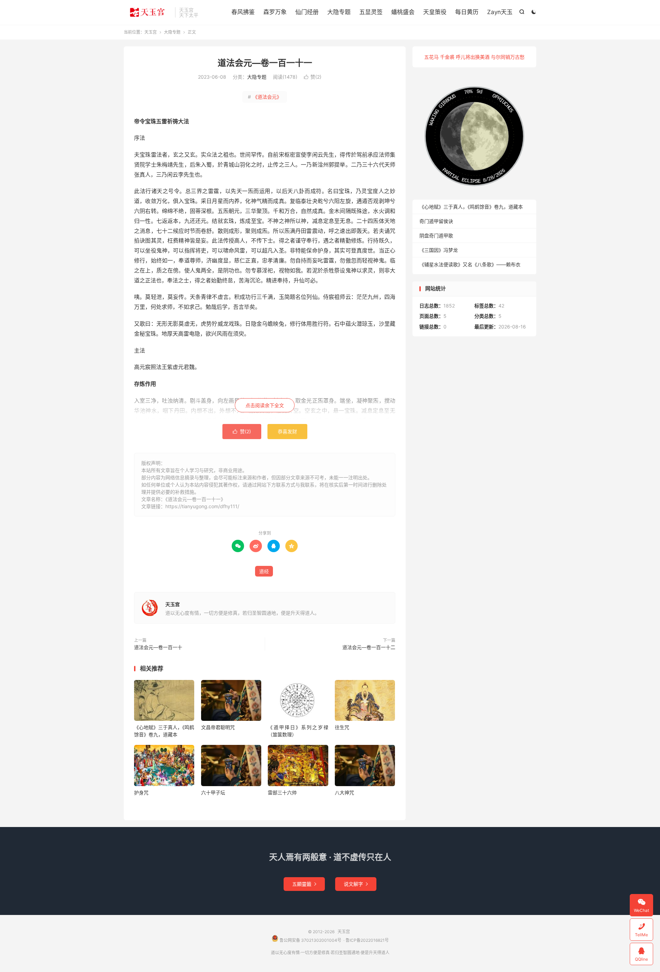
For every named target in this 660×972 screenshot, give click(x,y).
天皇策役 (435, 12)
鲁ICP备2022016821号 (367, 940)
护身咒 (141, 792)
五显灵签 (371, 12)
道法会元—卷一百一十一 (265, 63)
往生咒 (342, 727)
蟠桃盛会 (403, 12)
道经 (264, 571)
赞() (312, 77)
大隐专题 (339, 12)
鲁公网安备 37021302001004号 (309, 940)
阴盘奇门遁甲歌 (436, 235)
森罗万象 (275, 12)
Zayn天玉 (500, 12)
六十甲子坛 (213, 792)
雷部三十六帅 (282, 792)
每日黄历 (466, 12)
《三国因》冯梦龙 (438, 250)
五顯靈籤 (304, 884)
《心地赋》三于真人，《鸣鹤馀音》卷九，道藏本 (471, 207)
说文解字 (356, 884)
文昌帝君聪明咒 (218, 727)
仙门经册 (307, 12)
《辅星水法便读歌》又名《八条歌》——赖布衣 (469, 264)
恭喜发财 (287, 431)
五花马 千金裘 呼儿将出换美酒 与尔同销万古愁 (474, 57)
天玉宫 (148, 12)
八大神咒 (344, 792)
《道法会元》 (265, 97)
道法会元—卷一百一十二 (368, 647)
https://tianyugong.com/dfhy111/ (202, 506)
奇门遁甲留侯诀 (436, 221)
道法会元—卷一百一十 (158, 647)
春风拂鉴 (243, 12)
